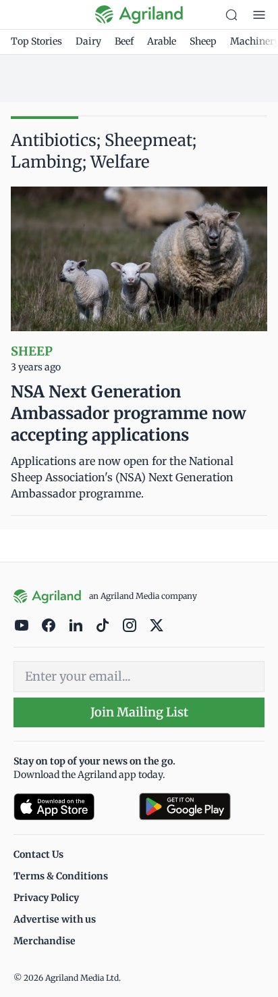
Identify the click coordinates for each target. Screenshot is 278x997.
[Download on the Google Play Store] (202, 807)
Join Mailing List (139, 712)
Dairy (88, 41)
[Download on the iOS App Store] (70, 807)
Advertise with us (54, 919)
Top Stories (36, 41)
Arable (161, 41)
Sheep (203, 41)
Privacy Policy (46, 898)
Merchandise (44, 941)
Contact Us (38, 854)
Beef (124, 41)
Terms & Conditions (60, 876)
